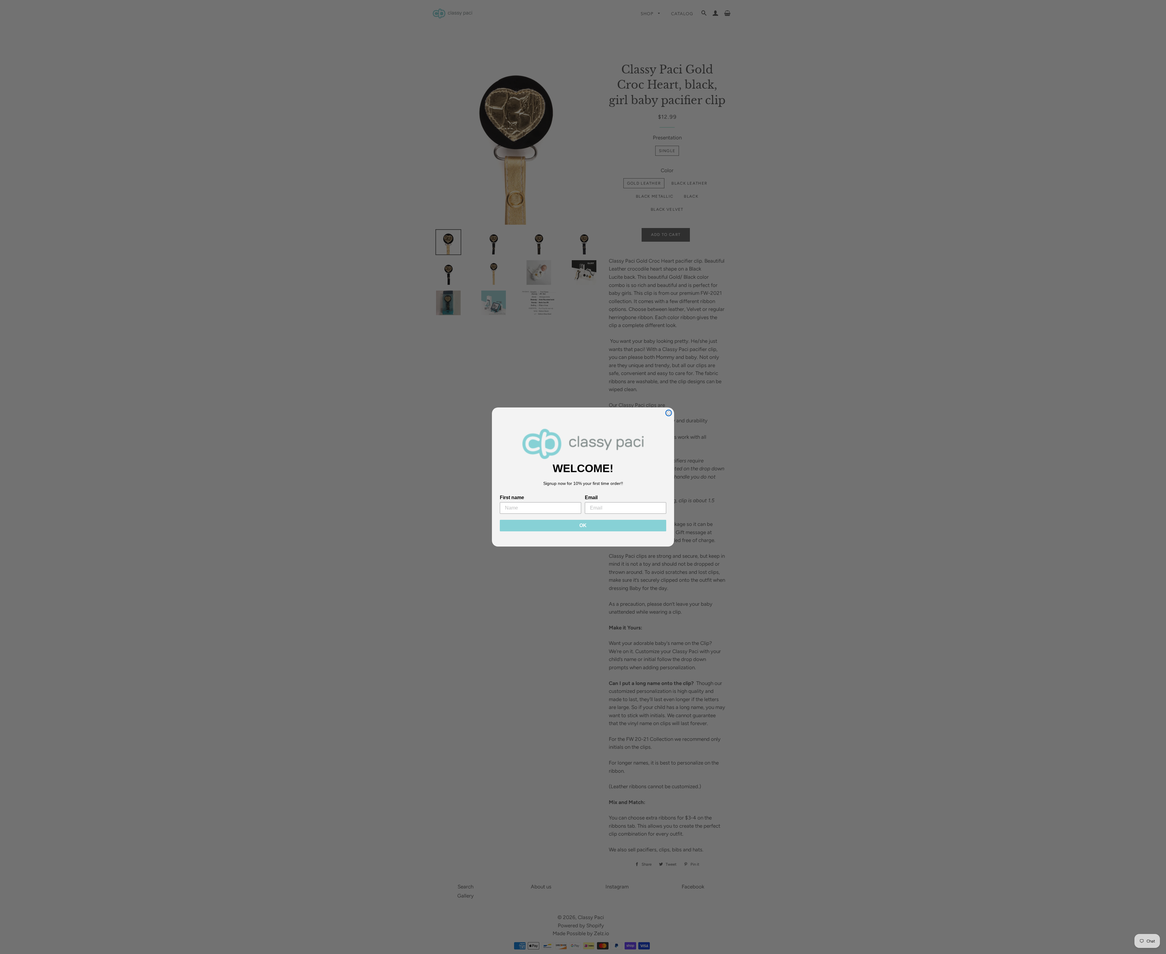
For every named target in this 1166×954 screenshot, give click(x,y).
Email (591, 497)
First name (512, 497)
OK (583, 525)
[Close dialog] (669, 413)
